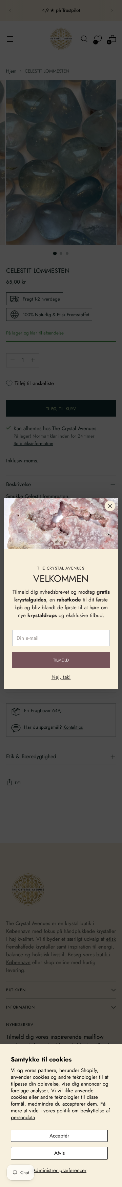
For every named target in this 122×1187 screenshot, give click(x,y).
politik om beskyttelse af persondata (60, 1114)
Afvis (59, 1153)
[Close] (110, 506)
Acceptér (59, 1136)
